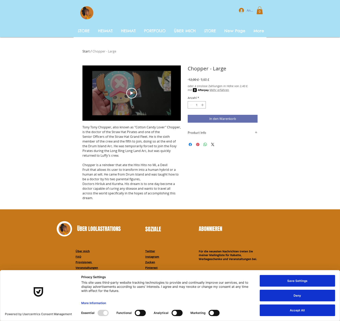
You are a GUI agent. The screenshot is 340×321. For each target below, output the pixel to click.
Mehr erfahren (219, 90)
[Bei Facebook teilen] (190, 144)
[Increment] (202, 104)
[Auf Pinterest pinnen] (197, 144)
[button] (259, 10)
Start (86, 51)
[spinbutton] (196, 104)
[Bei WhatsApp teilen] (205, 144)
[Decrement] (190, 104)
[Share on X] (212, 144)
